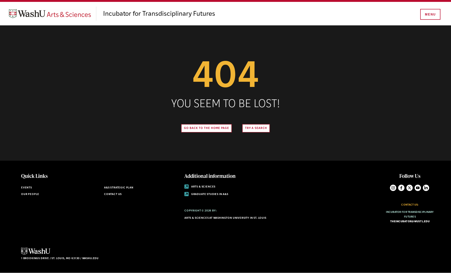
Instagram (393, 188)
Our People (30, 194)
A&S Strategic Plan (118, 188)
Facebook (401, 188)
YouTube (418, 188)
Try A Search (256, 128)
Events (26, 188)
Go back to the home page (206, 128)
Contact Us (113, 194)
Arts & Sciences (203, 187)
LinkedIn (426, 188)
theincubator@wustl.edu (410, 221)
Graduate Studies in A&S (209, 194)
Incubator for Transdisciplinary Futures (159, 14)
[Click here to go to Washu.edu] (35, 254)
